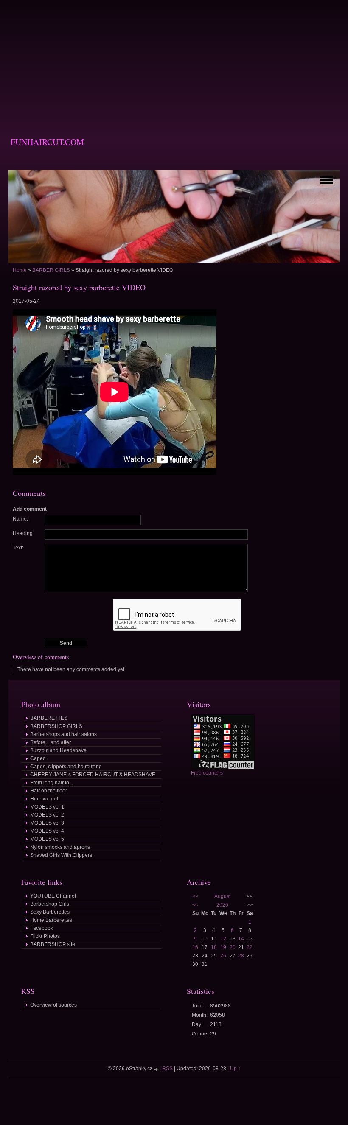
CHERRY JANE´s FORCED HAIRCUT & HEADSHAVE (92, 775)
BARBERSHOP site (52, 944)
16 (195, 947)
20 (233, 947)
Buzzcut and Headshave (58, 750)
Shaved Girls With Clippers (61, 855)
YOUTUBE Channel (53, 896)
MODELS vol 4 (47, 831)
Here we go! (44, 799)
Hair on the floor (48, 791)
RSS (167, 1069)
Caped (38, 758)
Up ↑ (235, 1069)
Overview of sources (53, 1005)
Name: (20, 519)
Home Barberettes (51, 920)
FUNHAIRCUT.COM (47, 142)
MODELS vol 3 (47, 823)
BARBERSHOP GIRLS (56, 726)
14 (241, 939)
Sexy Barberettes (50, 912)
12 (223, 939)
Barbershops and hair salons (63, 734)
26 (223, 956)
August (222, 896)
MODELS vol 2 (47, 815)
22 (250, 947)
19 (223, 947)
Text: (18, 548)
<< (195, 896)
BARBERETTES (48, 718)
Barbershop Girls (49, 904)
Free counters (207, 773)
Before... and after (50, 742)
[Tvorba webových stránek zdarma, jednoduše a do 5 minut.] (157, 1069)
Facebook (41, 928)
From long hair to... (51, 783)
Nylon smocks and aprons (60, 847)
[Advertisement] (174, 59)
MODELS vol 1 (47, 807)
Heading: (23, 533)
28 (241, 956)
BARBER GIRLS (51, 270)
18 (214, 947)
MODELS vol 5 (47, 839)
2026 (222, 905)
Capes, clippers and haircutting (66, 767)
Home (20, 270)
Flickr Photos (45, 936)
